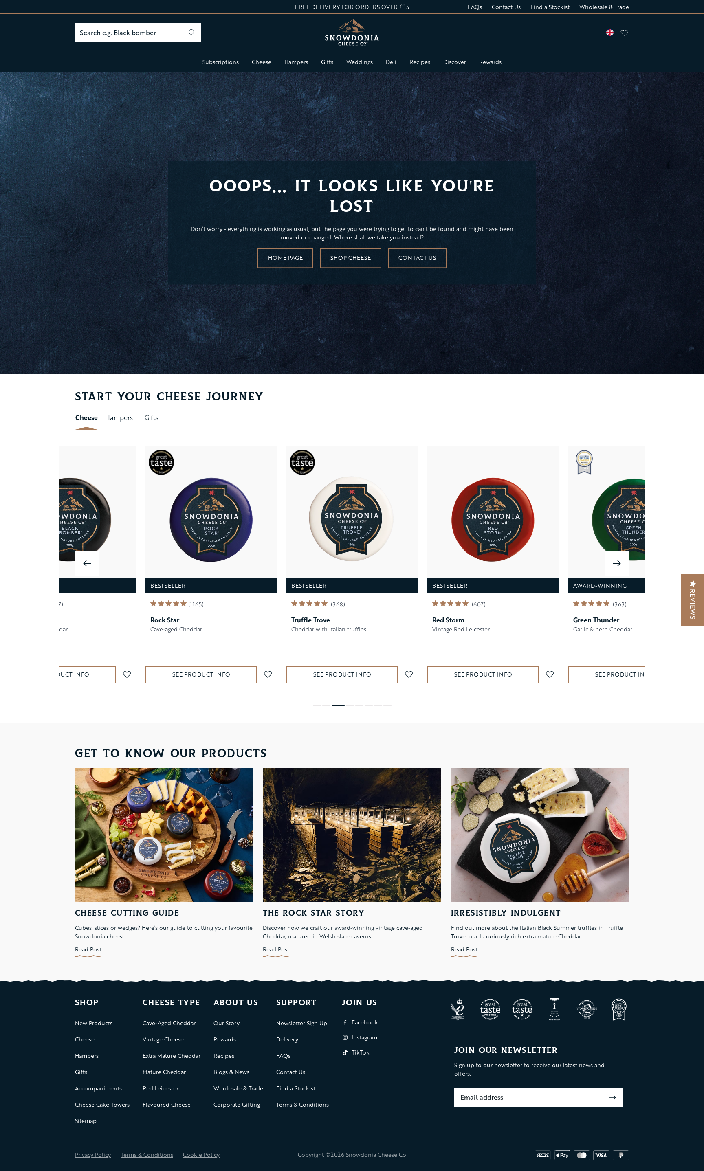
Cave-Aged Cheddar (169, 1023)
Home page (285, 257)
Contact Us (506, 7)
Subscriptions (220, 62)
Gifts (327, 62)
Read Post (88, 949)
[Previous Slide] (87, 563)
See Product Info (60, 674)
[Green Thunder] (634, 519)
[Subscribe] (612, 1098)
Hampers (296, 62)
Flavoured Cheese (167, 1104)
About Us (235, 1003)
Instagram (364, 1037)
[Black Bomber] (70, 519)
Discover (454, 62)
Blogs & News (231, 1072)
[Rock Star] (211, 519)
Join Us (360, 1003)
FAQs (475, 7)
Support (296, 1003)
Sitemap (86, 1121)
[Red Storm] (493, 519)
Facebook (365, 1022)
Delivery (287, 1039)
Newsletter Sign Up (301, 1023)
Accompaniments (98, 1088)
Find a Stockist (550, 7)
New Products (93, 1023)
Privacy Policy (93, 1154)
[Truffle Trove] (352, 519)
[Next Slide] (617, 563)
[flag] (610, 32)
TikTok (361, 1052)
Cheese (261, 62)
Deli (391, 62)
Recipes (419, 62)
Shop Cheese (350, 257)
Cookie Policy (201, 1154)
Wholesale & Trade (604, 7)
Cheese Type (171, 1003)
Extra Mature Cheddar (171, 1055)
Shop (87, 1003)
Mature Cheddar (164, 1072)
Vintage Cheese (163, 1039)
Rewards (490, 62)
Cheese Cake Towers (102, 1104)
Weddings (359, 62)
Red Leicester (160, 1088)
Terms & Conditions (302, 1104)
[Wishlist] (624, 33)
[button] (127, 675)
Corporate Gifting (236, 1104)
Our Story (226, 1023)
